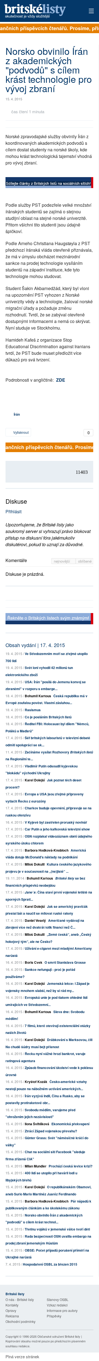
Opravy (11, 1310)
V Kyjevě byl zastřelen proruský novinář (56, 822)
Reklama (12, 1316)
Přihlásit (13, 511)
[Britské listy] (49, 183)
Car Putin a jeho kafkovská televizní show (57, 829)
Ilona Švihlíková (37, 1123)
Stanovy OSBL (57, 1299)
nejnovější (62, 561)
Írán (17, 414)
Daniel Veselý (35, 920)
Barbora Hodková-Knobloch (46, 850)
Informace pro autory (62, 1310)
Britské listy (41, 11)
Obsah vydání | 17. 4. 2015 (35, 644)
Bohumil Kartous (38, 695)
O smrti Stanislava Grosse (65, 962)
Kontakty (12, 1305)
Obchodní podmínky (20, 1321)
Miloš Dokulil (35, 864)
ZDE (60, 380)
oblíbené (85, 561)
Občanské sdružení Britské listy (58, 1336)
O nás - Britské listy (20, 1299)
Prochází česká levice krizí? (70, 1166)
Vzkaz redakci (57, 1305)
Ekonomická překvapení (70, 1123)
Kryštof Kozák (36, 1081)
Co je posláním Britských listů (48, 716)
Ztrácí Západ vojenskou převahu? (51, 1131)
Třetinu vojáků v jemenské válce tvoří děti (57, 1229)
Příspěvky (54, 1316)
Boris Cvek (33, 962)
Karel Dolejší (35, 780)
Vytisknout (20, 432)
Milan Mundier (35, 1166)
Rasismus (33, 709)
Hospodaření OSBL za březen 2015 (50, 1264)
